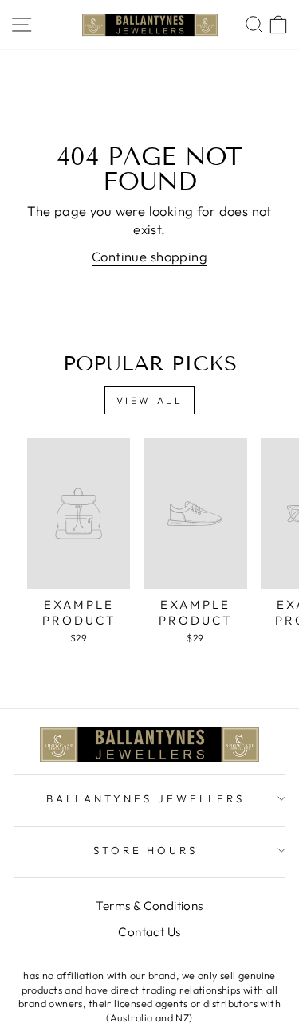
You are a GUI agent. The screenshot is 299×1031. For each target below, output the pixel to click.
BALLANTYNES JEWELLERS (145, 798)
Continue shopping (149, 256)
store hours (146, 850)
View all (149, 400)
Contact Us (149, 931)
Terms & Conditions (149, 905)
